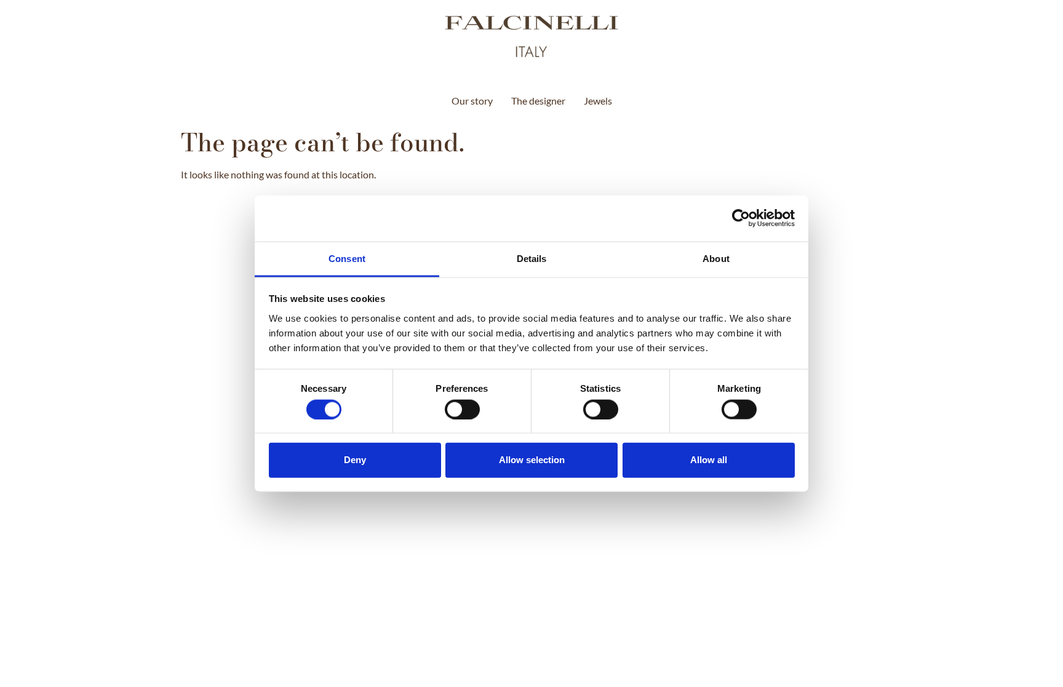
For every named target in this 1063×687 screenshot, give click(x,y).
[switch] (462, 409)
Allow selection (532, 460)
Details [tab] (532, 258)
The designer (538, 100)
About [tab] (716, 258)
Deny (355, 460)
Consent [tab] (346, 258)
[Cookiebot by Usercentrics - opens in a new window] (741, 218)
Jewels (598, 100)
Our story (472, 100)
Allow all (708, 460)
